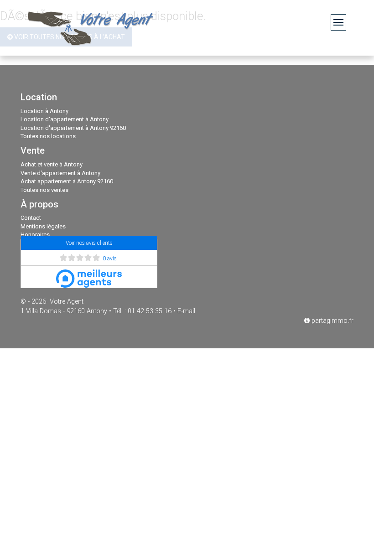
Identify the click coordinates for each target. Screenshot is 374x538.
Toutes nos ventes (44, 189)
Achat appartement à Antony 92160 (67, 181)
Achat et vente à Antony (52, 164)
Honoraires (35, 234)
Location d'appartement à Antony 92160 (73, 127)
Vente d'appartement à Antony (60, 173)
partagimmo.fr (331, 321)
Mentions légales (43, 226)
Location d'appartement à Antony (65, 119)
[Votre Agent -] (91, 27)
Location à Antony (44, 111)
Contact (31, 217)
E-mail (186, 311)
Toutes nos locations (48, 136)
